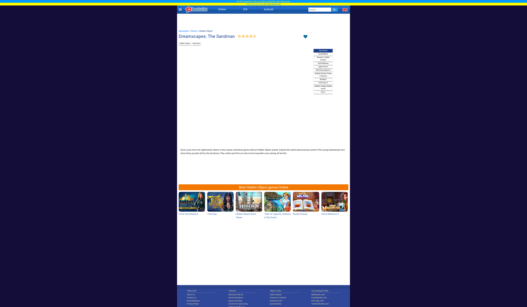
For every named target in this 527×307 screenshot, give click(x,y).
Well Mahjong (323, 63)
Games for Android (278, 298)
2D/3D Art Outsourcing (238, 304)
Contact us (191, 298)
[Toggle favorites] (305, 37)
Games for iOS (276, 301)
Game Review (275, 304)
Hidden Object (184, 43)
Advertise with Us (235, 295)
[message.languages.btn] (345, 9)
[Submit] (334, 10)
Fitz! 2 (323, 92)
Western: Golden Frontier (323, 58)
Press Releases (193, 301)
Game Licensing (235, 301)
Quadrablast (323, 54)
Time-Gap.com (317, 301)
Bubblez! (323, 79)
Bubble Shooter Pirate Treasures (323, 75)
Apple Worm (323, 67)
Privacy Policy (193, 304)
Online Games (276, 295)
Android (268, 9)
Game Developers (235, 298)
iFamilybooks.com (319, 298)
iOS (245, 9)
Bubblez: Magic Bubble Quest (323, 87)
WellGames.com (318, 295)
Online (222, 9)
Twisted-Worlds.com (320, 304)
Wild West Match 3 (323, 70)
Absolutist (183, 31)
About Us (191, 295)
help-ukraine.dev (274, 4)
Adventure (196, 43)
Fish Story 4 (323, 83)
